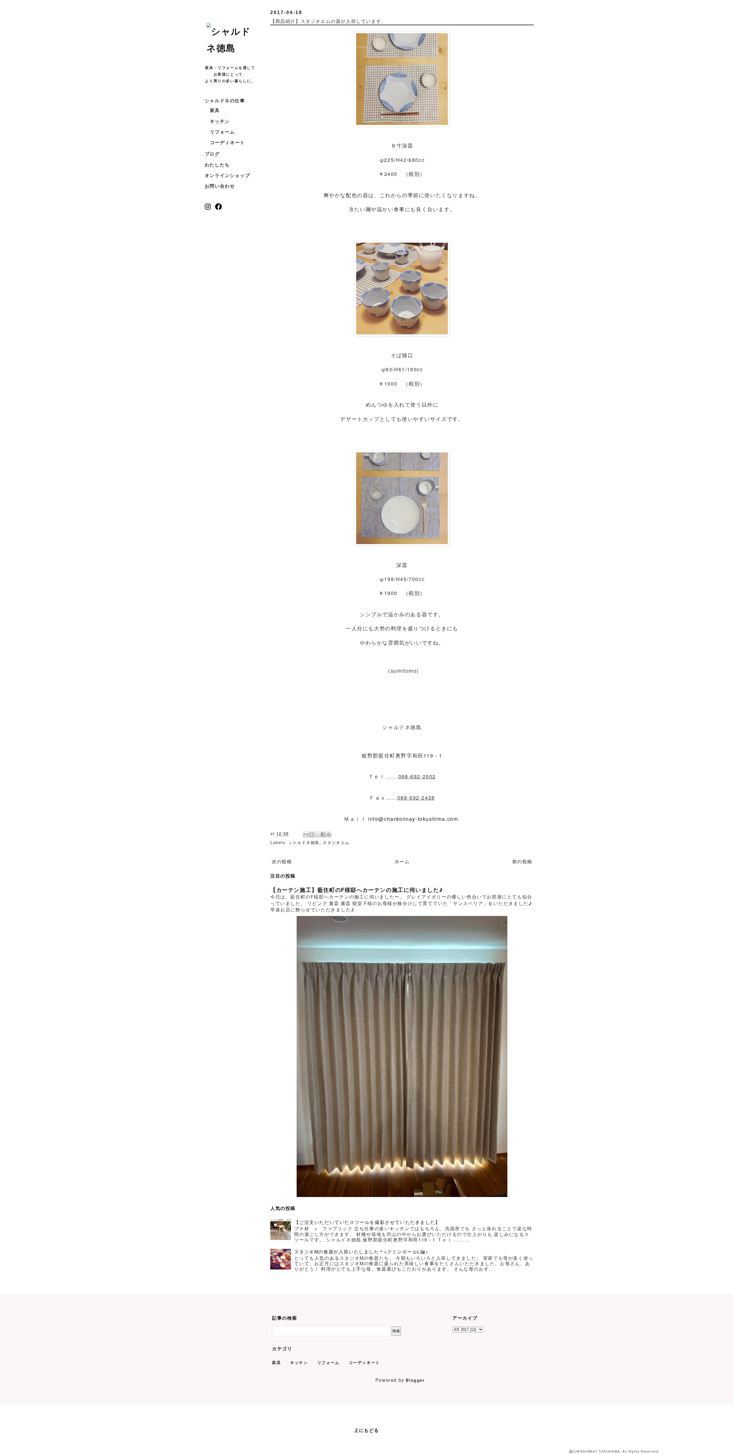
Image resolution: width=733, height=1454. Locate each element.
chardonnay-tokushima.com (421, 818)
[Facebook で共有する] (323, 834)
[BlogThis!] (311, 834)
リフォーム (222, 131)
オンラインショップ (227, 175)
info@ (376, 818)
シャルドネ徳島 (304, 842)
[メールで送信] (306, 834)
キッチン (220, 121)
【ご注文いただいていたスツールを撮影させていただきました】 (367, 1222)
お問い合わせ (220, 186)
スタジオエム (336, 842)
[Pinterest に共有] (329, 834)
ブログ (212, 153)
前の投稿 (522, 861)
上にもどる (366, 1430)
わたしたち (217, 164)
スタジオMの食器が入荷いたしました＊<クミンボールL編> (361, 1251)
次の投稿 (282, 861)
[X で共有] (317, 834)
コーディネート (227, 142)
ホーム (402, 861)
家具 (215, 110)
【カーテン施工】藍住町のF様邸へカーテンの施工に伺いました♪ (356, 890)
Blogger (415, 1380)
